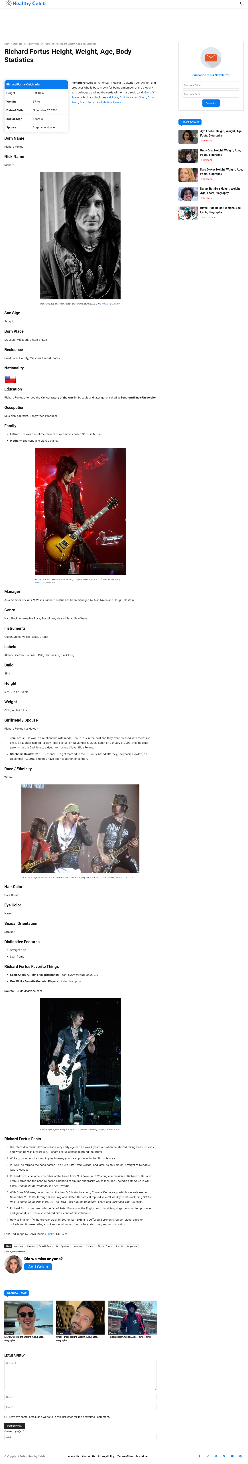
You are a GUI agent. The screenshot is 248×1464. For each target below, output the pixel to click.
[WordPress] (240, 1456)
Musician (78, 1246)
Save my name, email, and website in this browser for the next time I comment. (59, 1417)
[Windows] (232, 1456)
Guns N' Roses (45, 1246)
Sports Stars (208, 217)
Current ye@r (14, 1431)
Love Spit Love (63, 1246)
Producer (90, 1246)
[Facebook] (199, 1456)
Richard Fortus (105, 1246)
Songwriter (132, 1246)
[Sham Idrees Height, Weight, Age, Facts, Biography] (80, 1317)
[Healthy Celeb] (25, 3)
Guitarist (31, 1246)
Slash (142, 97)
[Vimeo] (224, 1456)
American (18, 1246)
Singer (60, 1333)
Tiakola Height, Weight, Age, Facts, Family (129, 1336)
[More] (128, 71)
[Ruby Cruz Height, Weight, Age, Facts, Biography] (188, 156)
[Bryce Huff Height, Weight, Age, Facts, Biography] (188, 213)
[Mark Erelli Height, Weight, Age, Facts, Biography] (28, 1317)
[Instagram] (208, 1456)
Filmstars (206, 140)
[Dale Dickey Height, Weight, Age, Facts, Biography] (188, 175)
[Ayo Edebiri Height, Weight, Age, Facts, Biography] (188, 136)
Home (7, 43)
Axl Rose (112, 97)
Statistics (17, 43)
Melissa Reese (111, 102)
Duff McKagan (129, 97)
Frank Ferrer (87, 102)
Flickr (105, 304)
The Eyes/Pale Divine (15, 1251)
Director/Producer (33, 43)
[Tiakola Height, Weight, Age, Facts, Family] (132, 1317)
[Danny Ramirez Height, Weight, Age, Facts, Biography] (188, 194)
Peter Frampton (71, 981)
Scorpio (119, 1246)
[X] (216, 1456)
